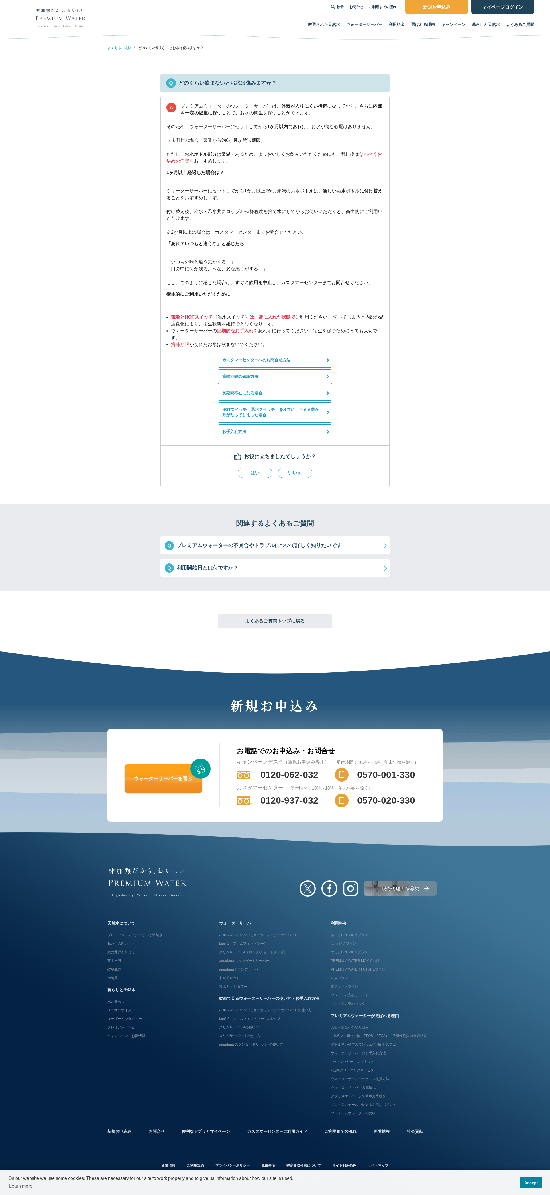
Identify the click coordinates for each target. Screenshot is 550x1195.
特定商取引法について (303, 1165)
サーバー (364, 24)
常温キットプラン (344, 987)
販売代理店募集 (400, 888)
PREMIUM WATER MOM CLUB (355, 961)
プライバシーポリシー (232, 1165)
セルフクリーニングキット (353, 1062)
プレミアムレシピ (121, 1027)
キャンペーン (453, 24)
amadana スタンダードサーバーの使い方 (251, 1044)
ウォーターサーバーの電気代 (353, 1087)
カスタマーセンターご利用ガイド (277, 1131)
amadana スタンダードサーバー (244, 961)
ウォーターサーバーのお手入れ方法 (358, 1053)
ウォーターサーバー (237, 923)
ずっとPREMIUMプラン (349, 952)
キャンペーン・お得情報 (126, 1036)
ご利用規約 (195, 1165)
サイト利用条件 (344, 1165)
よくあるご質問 (520, 24)
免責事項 (268, 1165)
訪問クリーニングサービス (353, 1070)
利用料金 (397, 24)
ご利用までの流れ (382, 7)
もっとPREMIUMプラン (349, 935)
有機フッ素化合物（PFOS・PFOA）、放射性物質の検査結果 (380, 1036)
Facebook (329, 888)
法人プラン (339, 978)
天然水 (324, 24)
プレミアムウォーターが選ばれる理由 (365, 1015)
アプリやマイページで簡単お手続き (358, 1096)
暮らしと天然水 (486, 24)
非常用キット (229, 978)
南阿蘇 (112, 978)
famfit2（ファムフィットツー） (243, 944)
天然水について (121, 923)
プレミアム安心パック (348, 1004)
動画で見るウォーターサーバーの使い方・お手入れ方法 (269, 998)
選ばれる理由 (423, 24)
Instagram (350, 888)
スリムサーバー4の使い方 (239, 1027)
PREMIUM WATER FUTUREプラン (358, 969)
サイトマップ (378, 1165)
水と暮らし (116, 1001)
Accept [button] (531, 1182)
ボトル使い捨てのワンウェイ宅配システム (363, 1044)
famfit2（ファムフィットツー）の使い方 (250, 1019)
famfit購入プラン (343, 944)
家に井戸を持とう (121, 952)
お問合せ (356, 7)
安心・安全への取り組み (350, 1027)
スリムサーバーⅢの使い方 (239, 1036)
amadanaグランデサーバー (240, 969)
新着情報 (382, 1131)
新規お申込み (119, 1131)
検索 (340, 7)
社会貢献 (415, 1131)
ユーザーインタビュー (124, 1019)
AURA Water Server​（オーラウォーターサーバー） (258, 935)
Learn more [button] (20, 1186)
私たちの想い (117, 944)
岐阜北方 (114, 969)
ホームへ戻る (147, 882)
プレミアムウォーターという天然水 (134, 935)
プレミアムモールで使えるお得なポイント (363, 1105)
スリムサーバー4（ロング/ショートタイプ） (253, 952)
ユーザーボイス (119, 1010)
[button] (275, 545)
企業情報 (168, 1165)
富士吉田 (114, 961)
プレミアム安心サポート (350, 995)
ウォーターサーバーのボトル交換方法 (360, 1079)
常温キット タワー (233, 987)
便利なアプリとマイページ (206, 1131)
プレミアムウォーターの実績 (353, 1113)
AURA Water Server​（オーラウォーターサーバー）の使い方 (265, 1010)
